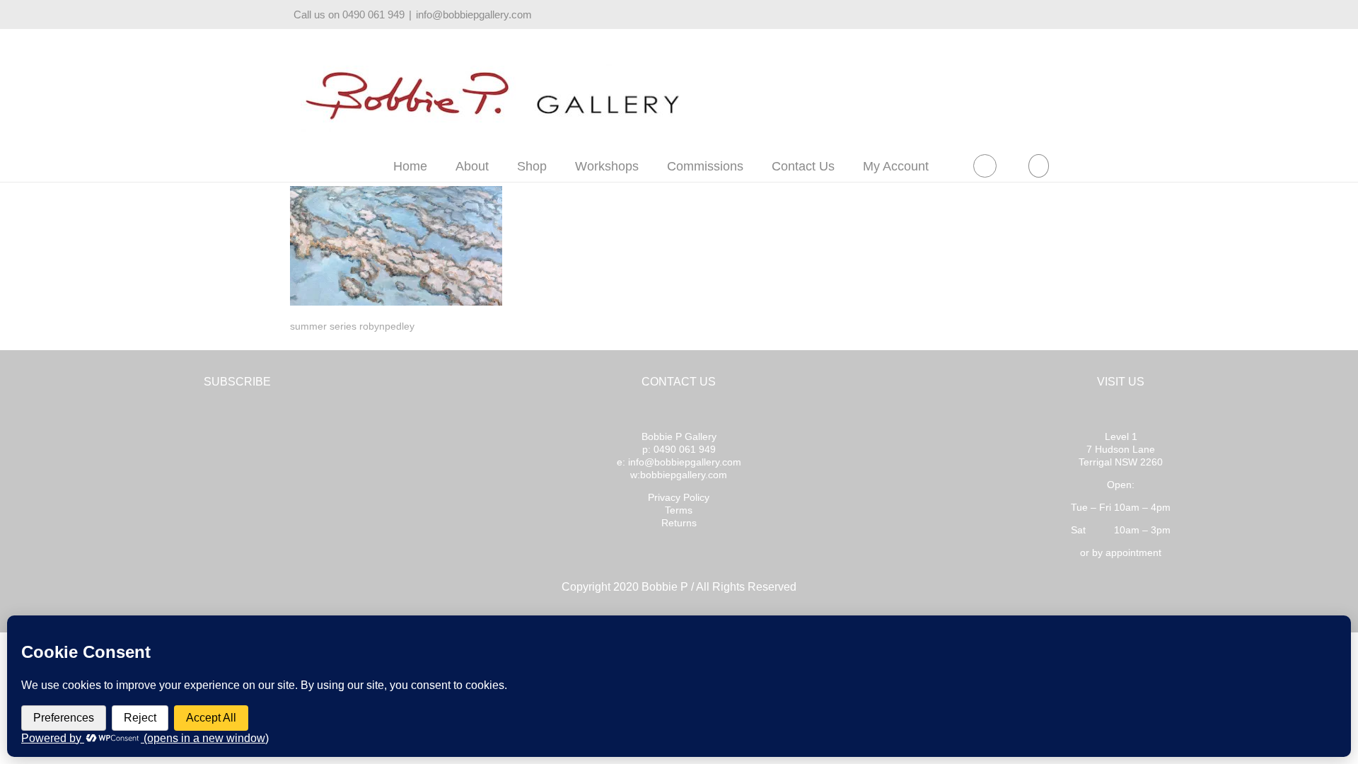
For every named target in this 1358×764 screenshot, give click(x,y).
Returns (679, 522)
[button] (1038, 166)
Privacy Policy (678, 497)
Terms (678, 510)
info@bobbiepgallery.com (474, 14)
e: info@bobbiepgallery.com (679, 462)
